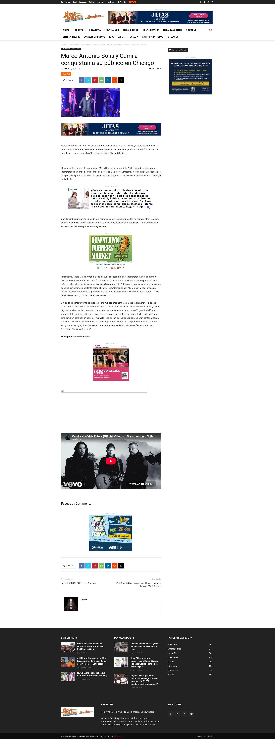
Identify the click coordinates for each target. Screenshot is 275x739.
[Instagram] (204, 2)
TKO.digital (117, 736)
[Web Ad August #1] (111, 211)
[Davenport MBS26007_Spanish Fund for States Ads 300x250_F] (190, 93)
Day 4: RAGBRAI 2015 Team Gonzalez (78, 583)
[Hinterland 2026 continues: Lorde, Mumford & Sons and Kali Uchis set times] (68, 647)
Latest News (73, 44)
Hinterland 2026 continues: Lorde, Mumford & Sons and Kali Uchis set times (90, 646)
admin (66, 69)
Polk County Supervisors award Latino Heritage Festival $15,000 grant (138, 584)
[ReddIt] (114, 80)
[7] (111, 382)
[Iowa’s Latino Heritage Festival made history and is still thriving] (68, 676)
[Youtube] (212, 2)
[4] (160, 23)
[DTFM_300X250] (110, 272)
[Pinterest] (95, 80)
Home (63, 44)
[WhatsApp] (101, 80)
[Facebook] (200, 2)
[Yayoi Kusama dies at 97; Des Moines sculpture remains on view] (121, 647)
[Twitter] (208, 2)
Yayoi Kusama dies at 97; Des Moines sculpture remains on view (144, 646)
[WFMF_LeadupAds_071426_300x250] (110, 553)
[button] (210, 30)
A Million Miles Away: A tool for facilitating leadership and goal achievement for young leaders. (92, 661)
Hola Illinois (86, 44)
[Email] (121, 80)
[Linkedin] (108, 80)
